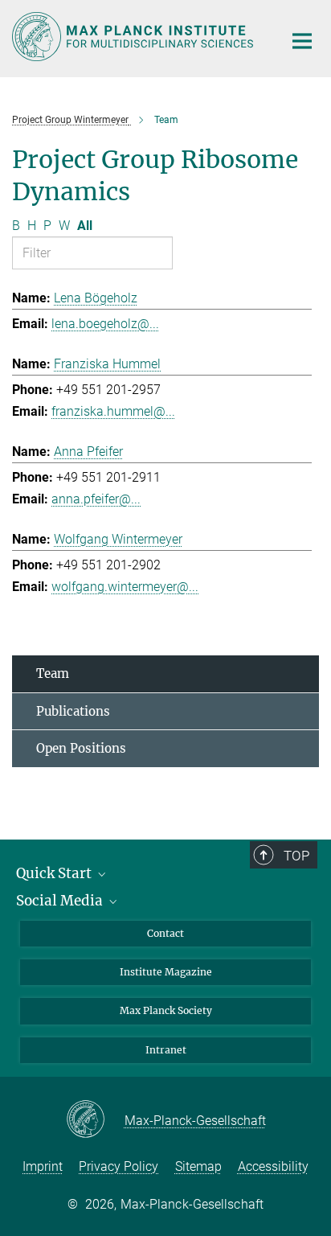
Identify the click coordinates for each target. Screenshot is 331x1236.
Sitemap (198, 1166)
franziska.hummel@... (113, 411)
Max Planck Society (166, 1010)
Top (296, 856)
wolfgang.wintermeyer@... (124, 586)
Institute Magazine (166, 972)
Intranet (165, 1050)
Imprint (42, 1166)
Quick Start (55, 873)
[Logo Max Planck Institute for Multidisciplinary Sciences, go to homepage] (135, 36)
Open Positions (81, 748)
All (84, 225)
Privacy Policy (118, 1166)
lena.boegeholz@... (105, 323)
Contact (165, 933)
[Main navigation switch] (302, 41)
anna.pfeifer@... (96, 499)
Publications (73, 711)
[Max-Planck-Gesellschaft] (95, 1120)
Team (52, 673)
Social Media (61, 901)
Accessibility (273, 1166)
